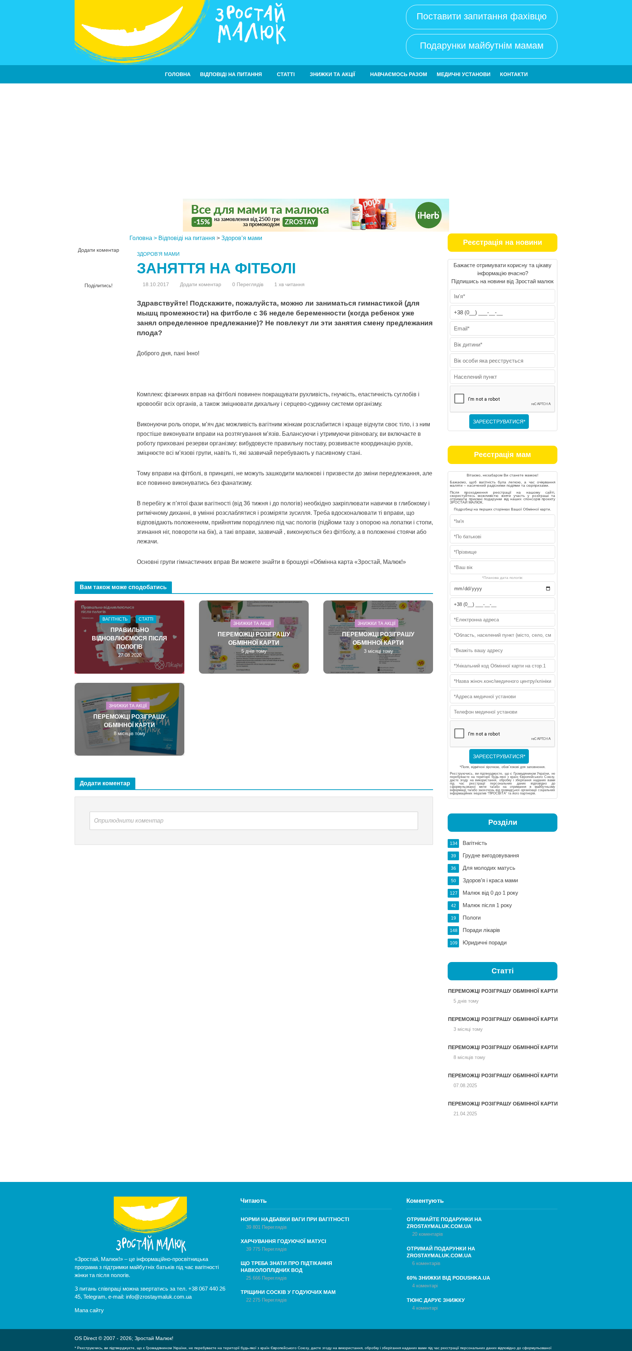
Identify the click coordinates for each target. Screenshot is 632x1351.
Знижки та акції (332, 74)
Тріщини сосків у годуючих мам (288, 1292)
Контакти (514, 74)
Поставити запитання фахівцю (482, 16)
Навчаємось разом (398, 74)
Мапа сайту (89, 1310)
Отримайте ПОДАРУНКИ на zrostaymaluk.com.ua (444, 1222)
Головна (178, 74)
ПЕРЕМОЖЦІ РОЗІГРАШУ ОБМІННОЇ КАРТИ (254, 638)
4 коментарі (425, 1285)
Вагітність (115, 619)
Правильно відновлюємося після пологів (129, 638)
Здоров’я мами (241, 238)
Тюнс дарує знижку (436, 1300)
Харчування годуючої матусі (283, 1241)
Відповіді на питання (231, 74)
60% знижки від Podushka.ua (448, 1278)
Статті (286, 74)
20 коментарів (427, 1234)
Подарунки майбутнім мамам (481, 45)
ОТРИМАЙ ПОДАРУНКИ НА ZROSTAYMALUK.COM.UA (441, 1252)
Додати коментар (98, 250)
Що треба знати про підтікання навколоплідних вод (286, 1266)
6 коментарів (426, 1263)
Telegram (94, 1297)
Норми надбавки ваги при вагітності (295, 1219)
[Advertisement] (316, 138)
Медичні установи (463, 74)
